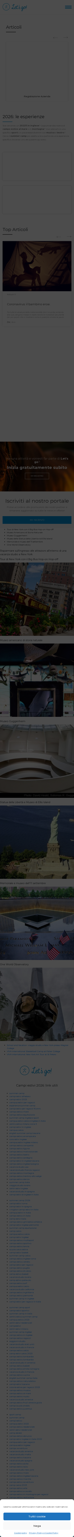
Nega (37, 1525)
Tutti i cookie (37, 1516)
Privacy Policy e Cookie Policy (43, 1533)
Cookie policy (20, 1533)
